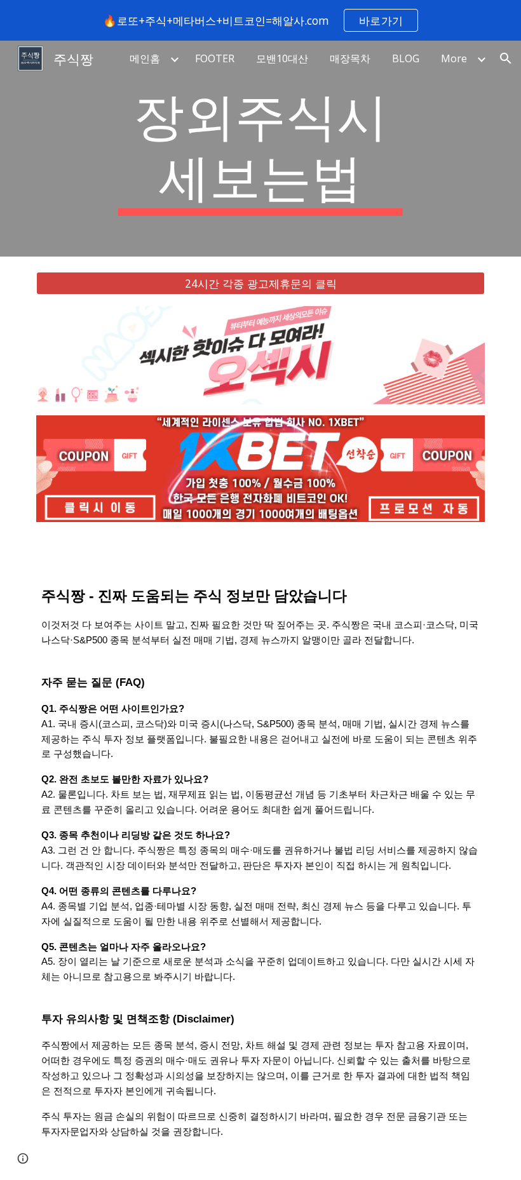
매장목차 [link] (350, 58)
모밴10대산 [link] (282, 58)
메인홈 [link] (145, 58)
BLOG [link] (405, 58)
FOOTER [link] (214, 58)
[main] (261, 148)
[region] (260, 20)
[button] (506, 58)
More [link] (454, 58)
